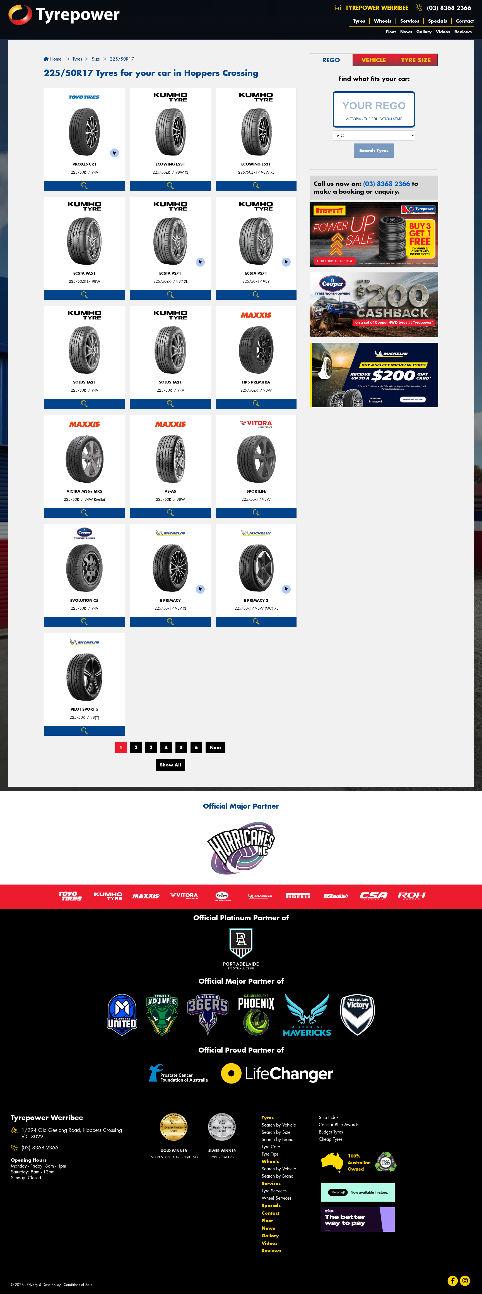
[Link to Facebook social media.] (453, 1281)
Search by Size (276, 1132)
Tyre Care (271, 1147)
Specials (437, 21)
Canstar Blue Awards (338, 1125)
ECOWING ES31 (170, 164)
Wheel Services (276, 1198)
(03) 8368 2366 (449, 7)
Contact (465, 21)
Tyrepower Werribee (376, 7)
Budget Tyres (331, 1132)
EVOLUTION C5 (84, 600)
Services (409, 21)
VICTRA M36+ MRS (84, 491)
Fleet (391, 31)
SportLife (256, 491)
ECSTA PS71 (170, 273)
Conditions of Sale (78, 1284)
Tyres (359, 21)
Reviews (463, 31)
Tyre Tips (270, 1154)
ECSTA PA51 (84, 273)
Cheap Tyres (330, 1139)
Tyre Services (274, 1191)
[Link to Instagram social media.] (465, 1281)
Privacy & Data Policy (44, 1284)
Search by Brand (277, 1139)
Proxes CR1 (85, 164)
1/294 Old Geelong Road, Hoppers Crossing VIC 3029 (71, 1133)
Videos (443, 31)
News (406, 31)
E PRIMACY (170, 600)
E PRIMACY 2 (256, 600)
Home (55, 59)
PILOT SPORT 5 (84, 709)
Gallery (424, 31)
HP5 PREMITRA (256, 382)
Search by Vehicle (279, 1125)
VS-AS (170, 491)
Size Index (329, 1117)
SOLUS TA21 (84, 382)
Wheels (382, 21)
